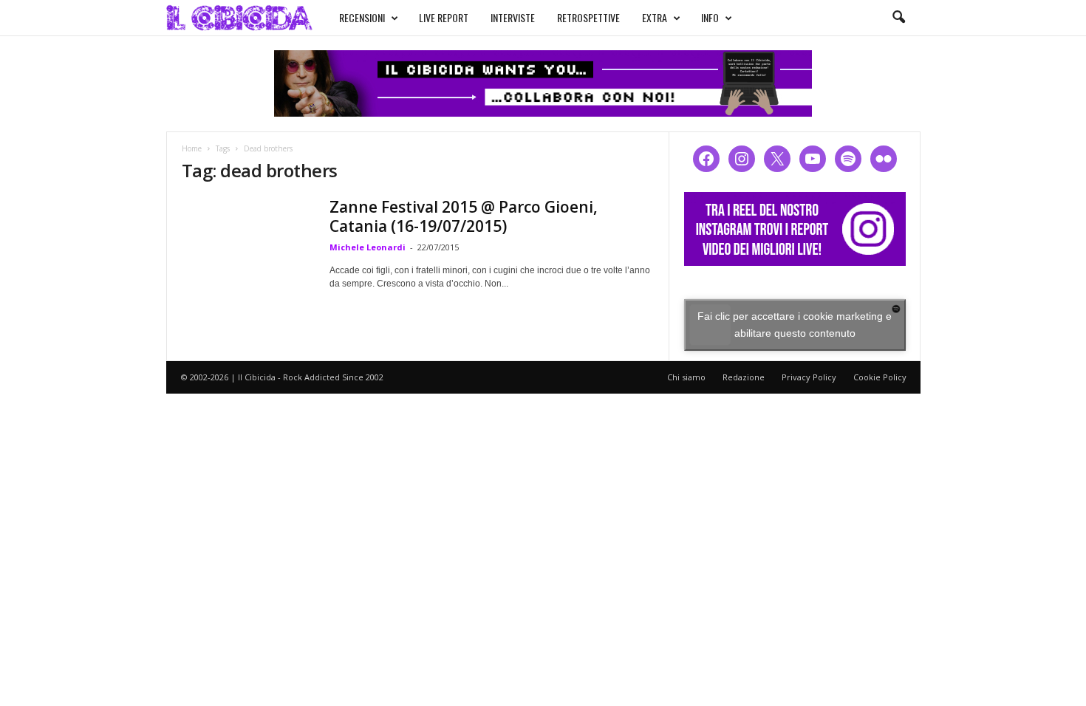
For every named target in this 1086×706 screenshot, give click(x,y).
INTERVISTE (513, 17)
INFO (710, 17)
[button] (898, 17)
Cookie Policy (879, 377)
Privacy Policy (809, 377)
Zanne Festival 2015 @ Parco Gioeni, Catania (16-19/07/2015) (463, 216)
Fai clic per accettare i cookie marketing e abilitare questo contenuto (794, 324)
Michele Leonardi (367, 247)
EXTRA (654, 17)
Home (192, 148)
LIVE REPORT (443, 17)
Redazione (744, 377)
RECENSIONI (362, 17)
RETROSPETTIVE (588, 17)
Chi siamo (686, 377)
